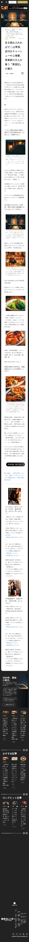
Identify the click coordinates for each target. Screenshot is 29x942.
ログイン (13, 2)
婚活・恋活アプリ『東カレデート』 (24, 917)
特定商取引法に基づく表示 (19, 924)
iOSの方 (20, 109)
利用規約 (19, 912)
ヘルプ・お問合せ (16, 915)
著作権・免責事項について (19, 920)
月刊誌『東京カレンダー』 (24, 914)
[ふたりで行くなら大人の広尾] (14, 8)
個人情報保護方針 (19, 915)
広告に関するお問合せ (16, 920)
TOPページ (16, 911)
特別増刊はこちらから (13, 555)
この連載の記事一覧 (9, 704)
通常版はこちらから (12, 553)
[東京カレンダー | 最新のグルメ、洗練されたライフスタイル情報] (1, 2)
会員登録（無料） (23, 2)
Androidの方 (7, 111)
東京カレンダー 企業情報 (16, 925)
